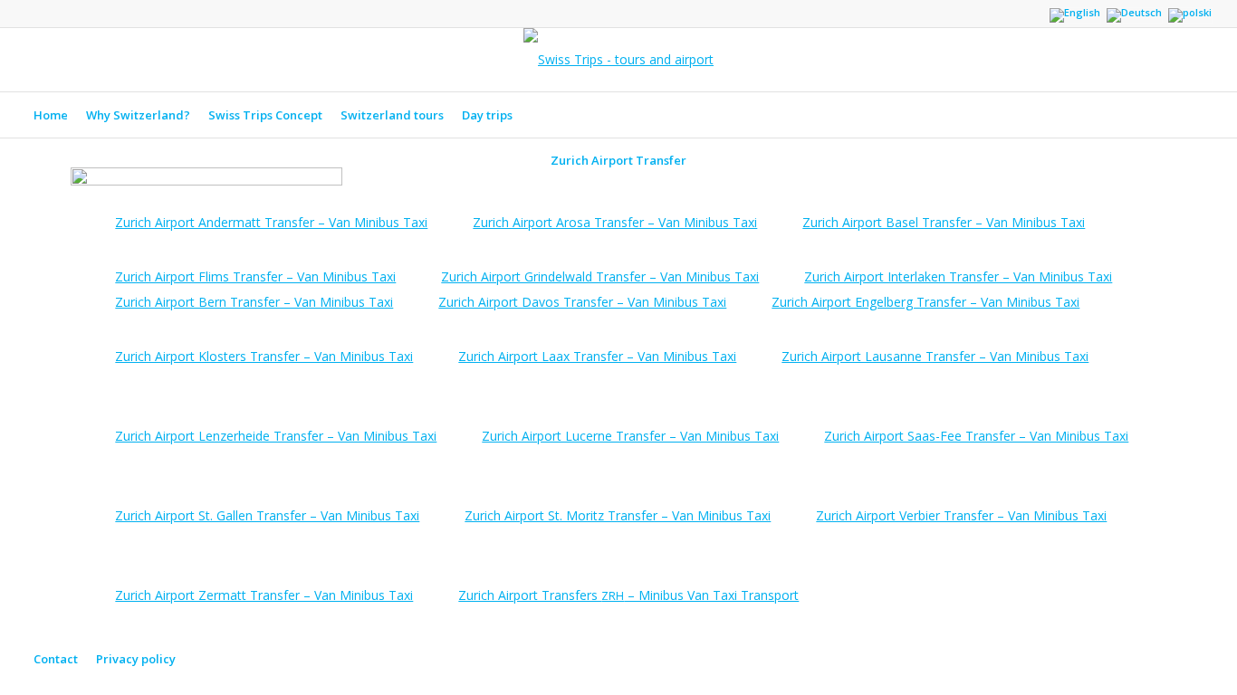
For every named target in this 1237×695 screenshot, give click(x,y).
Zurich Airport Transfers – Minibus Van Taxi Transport (628, 595)
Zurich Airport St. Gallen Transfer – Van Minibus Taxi (267, 515)
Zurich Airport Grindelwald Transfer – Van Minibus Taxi (600, 276)
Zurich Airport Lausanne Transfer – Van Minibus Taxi (935, 356)
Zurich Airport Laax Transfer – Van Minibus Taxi (597, 356)
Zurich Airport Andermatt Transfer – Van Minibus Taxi (271, 222)
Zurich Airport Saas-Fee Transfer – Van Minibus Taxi (976, 435)
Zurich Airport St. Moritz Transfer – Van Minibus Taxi (618, 515)
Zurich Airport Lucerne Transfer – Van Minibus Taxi (630, 435)
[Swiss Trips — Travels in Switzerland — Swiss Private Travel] (618, 59)
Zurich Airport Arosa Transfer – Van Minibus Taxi (615, 222)
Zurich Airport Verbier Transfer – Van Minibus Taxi (961, 515)
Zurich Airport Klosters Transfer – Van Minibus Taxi (264, 356)
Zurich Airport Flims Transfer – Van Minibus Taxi (255, 276)
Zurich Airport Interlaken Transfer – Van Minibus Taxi (958, 276)
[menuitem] (50, 115)
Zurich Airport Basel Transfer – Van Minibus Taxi (943, 222)
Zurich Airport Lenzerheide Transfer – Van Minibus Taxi (275, 435)
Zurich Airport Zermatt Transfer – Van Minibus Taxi (264, 595)
